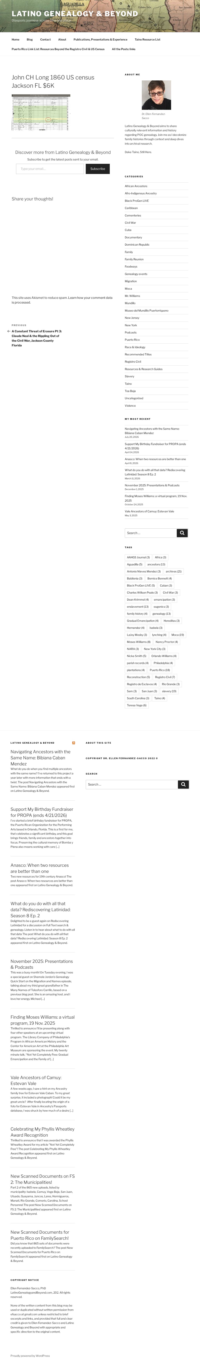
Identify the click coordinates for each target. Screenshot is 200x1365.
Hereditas (172, 620)
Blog (30, 39)
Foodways (131, 266)
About (62, 39)
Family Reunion (134, 259)
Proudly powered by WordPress (30, 1355)
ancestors (156, 564)
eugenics (161, 606)
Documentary (133, 237)
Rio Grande (171, 684)
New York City (154, 649)
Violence (130, 405)
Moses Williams (139, 641)
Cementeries (133, 215)
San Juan (149, 691)
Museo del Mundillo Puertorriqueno (146, 310)
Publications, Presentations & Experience (100, 39)
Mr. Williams (132, 295)
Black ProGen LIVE (137, 200)
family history (137, 613)
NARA (133, 649)
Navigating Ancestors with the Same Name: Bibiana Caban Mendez (41, 757)
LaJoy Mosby (137, 634)
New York (131, 325)
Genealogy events (136, 274)
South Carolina (138, 698)
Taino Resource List (147, 39)
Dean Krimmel (138, 599)
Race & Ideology (135, 347)
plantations (136, 670)
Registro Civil (133, 361)
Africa (160, 557)
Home (15, 39)
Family (129, 252)
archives (174, 571)
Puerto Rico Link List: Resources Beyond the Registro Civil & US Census (58, 49)
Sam (132, 691)
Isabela (156, 627)
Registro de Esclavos (142, 684)
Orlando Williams (164, 656)
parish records (138, 663)
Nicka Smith (136, 656)
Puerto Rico (132, 339)
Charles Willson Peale (142, 592)
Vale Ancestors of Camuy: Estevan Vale (149, 511)
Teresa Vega (136, 705)
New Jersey (132, 317)
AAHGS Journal (138, 557)
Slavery (129, 376)
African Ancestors (136, 186)
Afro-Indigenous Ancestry (141, 193)
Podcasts (131, 332)
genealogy (162, 613)
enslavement (138, 606)
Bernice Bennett (159, 578)
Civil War (130, 222)
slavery (169, 691)
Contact (45, 39)
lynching (159, 634)
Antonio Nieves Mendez (144, 571)
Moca (128, 288)
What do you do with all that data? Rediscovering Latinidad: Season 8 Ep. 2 (41, 909)
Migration (131, 281)
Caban (166, 585)
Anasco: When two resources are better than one (155, 459)
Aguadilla (134, 564)
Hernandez (136, 627)
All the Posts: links (123, 49)
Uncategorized (134, 398)
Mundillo (130, 303)
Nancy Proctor (167, 641)
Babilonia (134, 578)
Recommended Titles (138, 354)
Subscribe (97, 169)
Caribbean (131, 208)
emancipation (164, 599)
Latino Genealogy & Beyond (75, 13)
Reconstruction (138, 677)
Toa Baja (130, 391)
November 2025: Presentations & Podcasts (152, 485)
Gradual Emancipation (143, 620)
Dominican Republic (137, 244)
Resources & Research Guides (143, 369)
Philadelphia (163, 663)
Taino (128, 383)
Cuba (128, 230)
